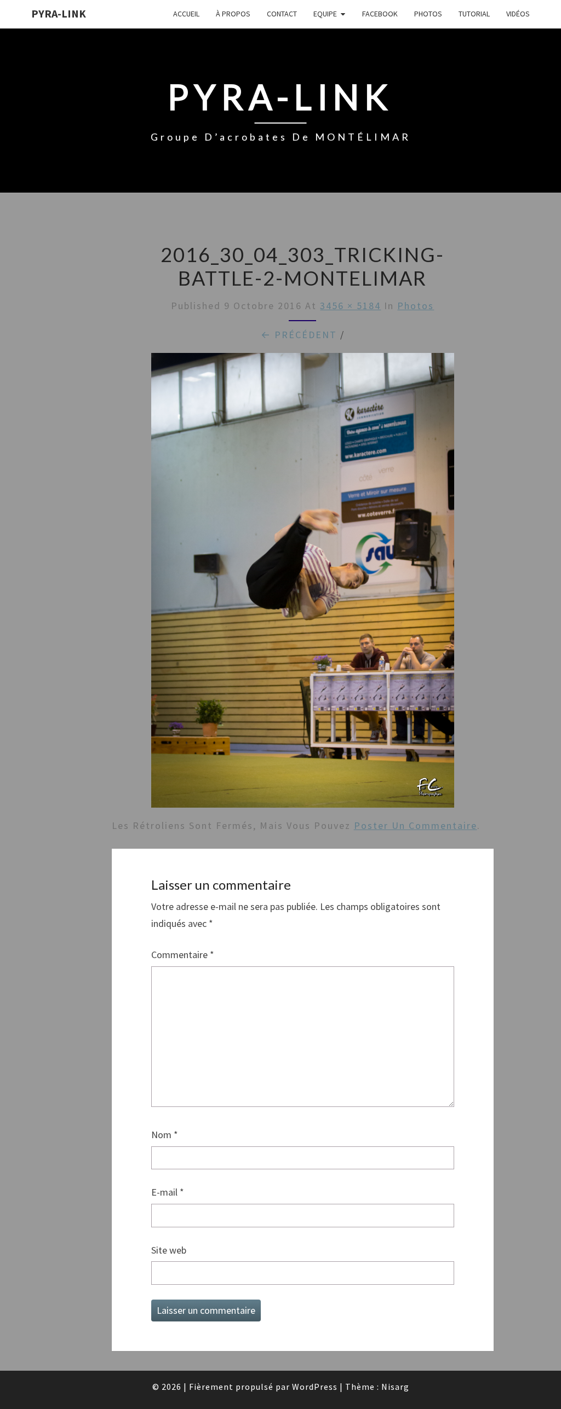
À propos (233, 14)
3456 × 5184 (350, 305)
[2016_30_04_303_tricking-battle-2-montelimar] (303, 584)
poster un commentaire (415, 825)
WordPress (314, 1386)
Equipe (325, 14)
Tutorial (474, 14)
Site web (168, 1250)
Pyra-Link (58, 13)
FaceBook (380, 14)
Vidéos (518, 14)
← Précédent (299, 334)
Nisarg (395, 1386)
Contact (282, 14)
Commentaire (182, 954)
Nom (164, 1134)
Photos (428, 14)
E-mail (167, 1192)
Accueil (186, 14)
